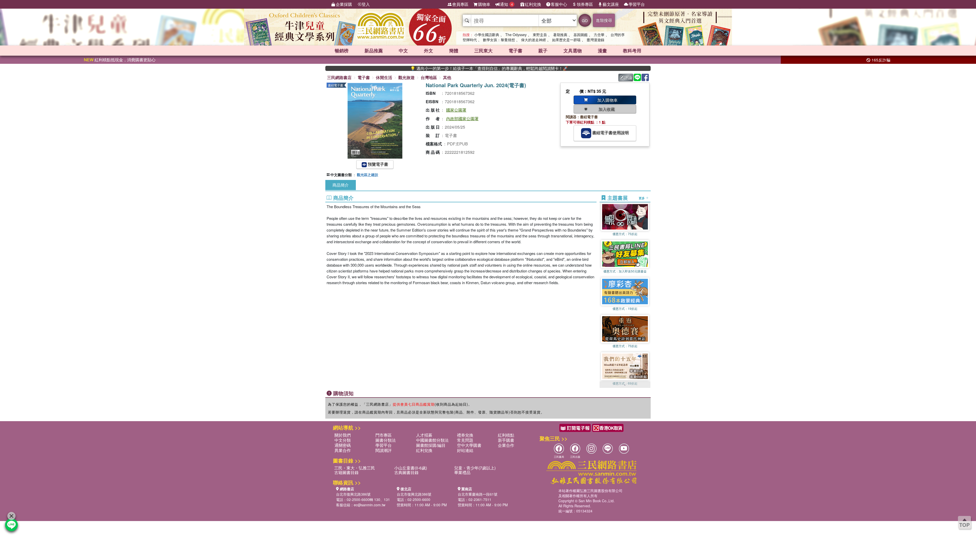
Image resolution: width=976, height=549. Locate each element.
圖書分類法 (385, 440)
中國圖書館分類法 (432, 440)
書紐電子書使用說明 (610, 132)
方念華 (599, 34)
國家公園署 (456, 110)
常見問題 (465, 440)
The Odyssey (516, 34)
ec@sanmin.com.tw (369, 504)
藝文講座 (611, 4)
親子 (542, 50)
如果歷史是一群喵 (566, 39)
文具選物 (572, 50)
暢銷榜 (341, 50)
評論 (628, 77)
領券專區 (585, 4)
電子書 (515, 50)
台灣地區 (429, 77)
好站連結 (465, 450)
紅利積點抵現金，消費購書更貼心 (120, 60)
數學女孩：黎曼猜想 (499, 39)
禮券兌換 (465, 435)
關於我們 (342, 435)
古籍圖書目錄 (346, 472)
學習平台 (637, 4)
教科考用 (632, 50)
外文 (428, 50)
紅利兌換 (533, 4)
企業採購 (344, 4)
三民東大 (483, 50)
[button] (625, 385)
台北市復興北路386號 (353, 494)
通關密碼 (342, 445)
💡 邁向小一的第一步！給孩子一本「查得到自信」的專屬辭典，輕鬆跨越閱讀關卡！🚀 (461, 68)
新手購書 (506, 440)
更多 (642, 197)
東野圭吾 (540, 34)
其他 (447, 77)
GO (585, 20)
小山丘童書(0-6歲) (410, 468)
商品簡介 (340, 185)
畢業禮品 (462, 472)
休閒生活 (384, 77)
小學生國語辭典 (486, 34)
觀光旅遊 (406, 77)
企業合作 (506, 445)
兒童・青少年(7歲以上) (475, 468)
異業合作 (342, 450)
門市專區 (383, 435)
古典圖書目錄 (406, 472)
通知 (506, 4)
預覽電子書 (377, 164)
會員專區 (460, 4)
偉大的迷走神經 (533, 39)
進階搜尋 (604, 20)
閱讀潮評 (383, 450)
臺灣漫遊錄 (595, 39)
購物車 (484, 4)
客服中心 (559, 4)
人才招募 (424, 435)
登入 (366, 4)
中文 (403, 50)
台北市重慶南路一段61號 (477, 494)
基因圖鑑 (580, 34)
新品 (373, 50)
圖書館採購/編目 (431, 445)
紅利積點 (506, 435)
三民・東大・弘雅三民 (354, 468)
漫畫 (602, 50)
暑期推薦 (560, 34)
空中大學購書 (469, 445)
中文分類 (342, 440)
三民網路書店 (339, 77)
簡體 (453, 50)
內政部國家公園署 (462, 118)
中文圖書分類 (341, 174)
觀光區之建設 (367, 174)
